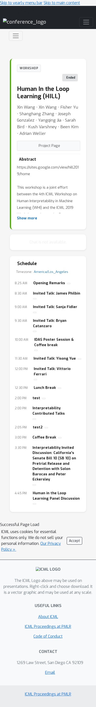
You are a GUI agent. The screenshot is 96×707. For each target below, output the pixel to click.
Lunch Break (45, 387)
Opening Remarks (49, 283)
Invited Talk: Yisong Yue (54, 358)
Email (50, 672)
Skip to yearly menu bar (21, 2)
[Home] (24, 21)
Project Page (49, 145)
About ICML (48, 616)
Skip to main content (62, 2)
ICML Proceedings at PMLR (48, 626)
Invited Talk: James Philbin (56, 293)
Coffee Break (44, 437)
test (36, 398)
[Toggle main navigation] (86, 22)
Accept (74, 540)
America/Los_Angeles (51, 271)
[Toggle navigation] (16, 36)
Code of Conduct (48, 636)
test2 (38, 427)
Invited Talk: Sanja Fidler (55, 307)
